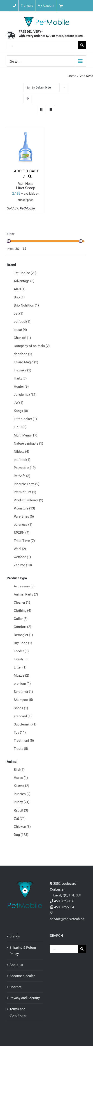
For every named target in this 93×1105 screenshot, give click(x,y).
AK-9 (20, 289)
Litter (20, 667)
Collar (21, 619)
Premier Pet (25, 492)
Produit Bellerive (28, 500)
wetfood (22, 557)
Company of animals (32, 346)
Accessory (24, 586)
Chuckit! (22, 338)
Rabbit (21, 810)
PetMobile (27, 208)
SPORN (21, 533)
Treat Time (24, 541)
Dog (21, 835)
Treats (21, 749)
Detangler (23, 635)
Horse (21, 778)
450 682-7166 (64, 901)
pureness (23, 525)
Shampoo (23, 700)
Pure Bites (24, 516)
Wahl (20, 549)
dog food (23, 354)
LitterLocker (25, 419)
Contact (15, 987)
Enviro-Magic (26, 362)
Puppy (21, 802)
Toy (20, 732)
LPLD (20, 427)
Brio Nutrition (26, 305)
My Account (46, 5)
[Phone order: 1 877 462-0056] (14, 5)
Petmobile (25, 468)
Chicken (22, 827)
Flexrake (22, 370)
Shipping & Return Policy (22, 951)
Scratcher (23, 692)
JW (18, 403)
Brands (14, 936)
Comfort (22, 627)
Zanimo (23, 565)
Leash (21, 659)
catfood (22, 322)
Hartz (20, 378)
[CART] (75, 5)
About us (16, 965)
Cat (20, 818)
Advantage (24, 281)
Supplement (25, 724)
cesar (20, 330)
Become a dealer (22, 976)
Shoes (21, 708)
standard (23, 716)
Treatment (24, 741)
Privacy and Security (24, 998)
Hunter (21, 386)
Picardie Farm (26, 484)
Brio (19, 297)
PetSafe (22, 476)
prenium (22, 684)
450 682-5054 (64, 907)
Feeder (21, 651)
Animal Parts (26, 594)
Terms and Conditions (17, 1012)
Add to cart (26, 171)
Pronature (24, 508)
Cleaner (22, 602)
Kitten (21, 786)
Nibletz (21, 452)
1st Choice (25, 273)
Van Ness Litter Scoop (25, 186)
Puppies (22, 794)
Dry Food (23, 643)
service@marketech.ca (67, 919)
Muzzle (21, 675)
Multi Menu (25, 435)
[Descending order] (27, 98)
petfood (22, 460)
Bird (19, 770)
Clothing (22, 611)
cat (18, 313)
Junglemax (25, 395)
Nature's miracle (28, 443)
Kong (21, 411)
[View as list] (50, 109)
